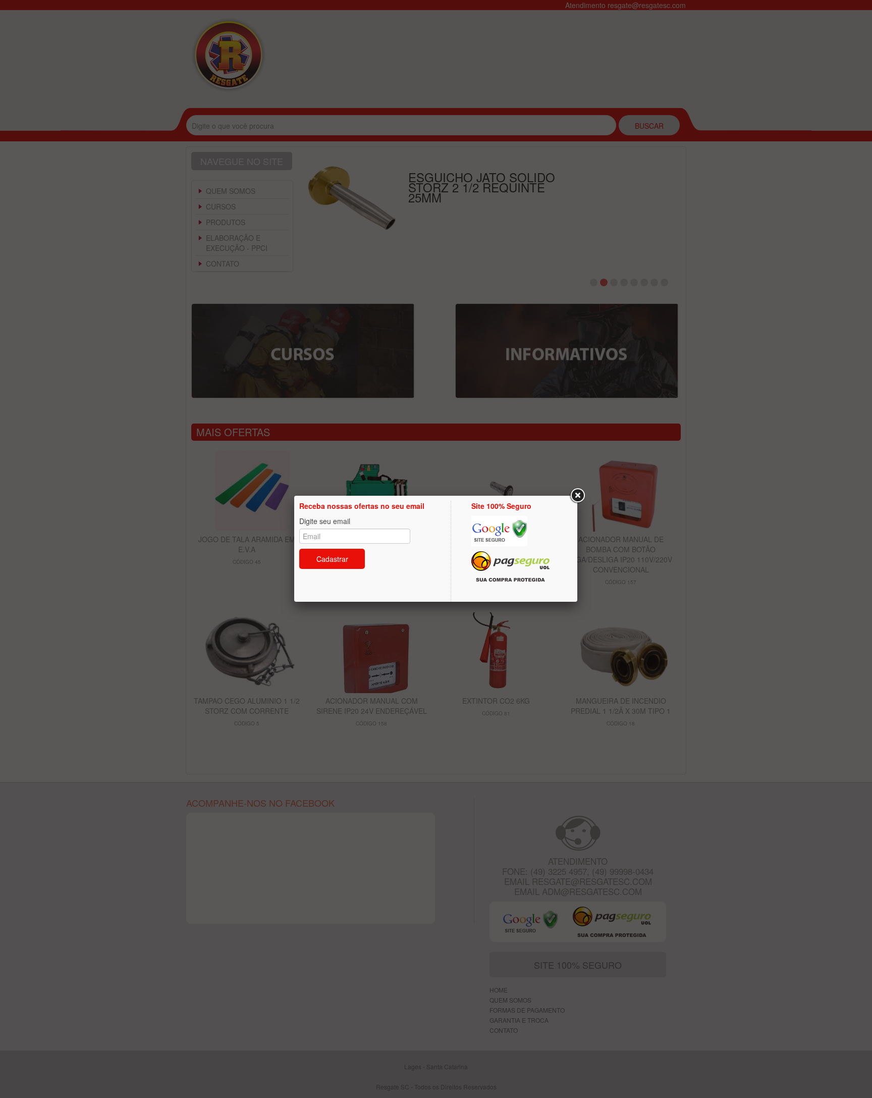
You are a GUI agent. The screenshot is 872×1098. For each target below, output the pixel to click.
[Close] (577, 496)
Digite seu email (324, 521)
